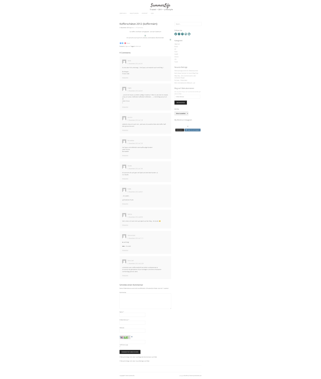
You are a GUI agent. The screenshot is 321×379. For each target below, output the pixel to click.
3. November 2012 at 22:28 (135, 263)
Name (122, 312)
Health (176, 54)
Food (175, 51)
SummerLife (160, 5)
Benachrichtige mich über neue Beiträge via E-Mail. (135, 361)
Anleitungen (134, 13)
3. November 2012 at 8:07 (135, 192)
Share (128, 43)
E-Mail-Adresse (124, 320)
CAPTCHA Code (124, 345)
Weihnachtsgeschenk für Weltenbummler (186, 70)
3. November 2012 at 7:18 (135, 120)
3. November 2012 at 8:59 (135, 217)
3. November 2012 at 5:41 (135, 63)
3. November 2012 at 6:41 (135, 91)
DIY (175, 49)
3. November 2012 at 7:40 (135, 168)
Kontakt (145, 13)
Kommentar (123, 292)
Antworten (125, 78)
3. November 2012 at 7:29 (135, 143)
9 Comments (139, 27)
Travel (176, 62)
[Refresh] (132, 336)
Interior (176, 56)
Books (176, 46)
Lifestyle (181, 375)
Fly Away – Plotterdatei (180, 80)
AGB (152, 13)
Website (122, 328)
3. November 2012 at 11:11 (135, 238)
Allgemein (127, 46)
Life (175, 59)
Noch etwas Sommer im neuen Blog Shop (186, 73)
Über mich (123, 13)
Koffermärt (138, 46)
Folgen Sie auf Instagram (193, 130)
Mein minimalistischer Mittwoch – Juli (184, 83)
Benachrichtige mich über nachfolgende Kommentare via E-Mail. (139, 357)
